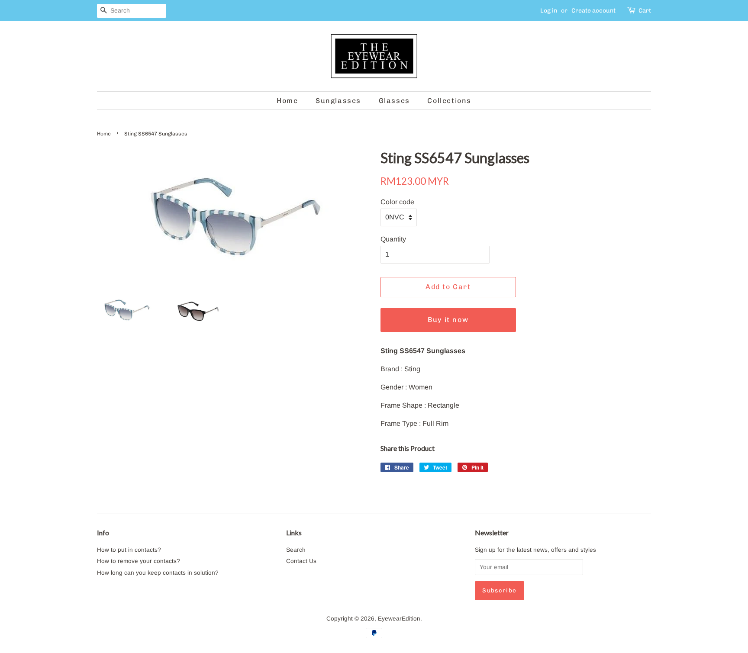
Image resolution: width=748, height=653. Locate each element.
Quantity (393, 239)
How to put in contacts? (129, 550)
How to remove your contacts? (138, 561)
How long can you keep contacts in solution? (158, 572)
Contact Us (301, 561)
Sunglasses (338, 101)
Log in (548, 10)
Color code (397, 202)
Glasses (394, 101)
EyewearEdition (399, 618)
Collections (449, 101)
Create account (593, 10)
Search (296, 550)
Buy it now (448, 319)
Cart (644, 10)
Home (287, 101)
